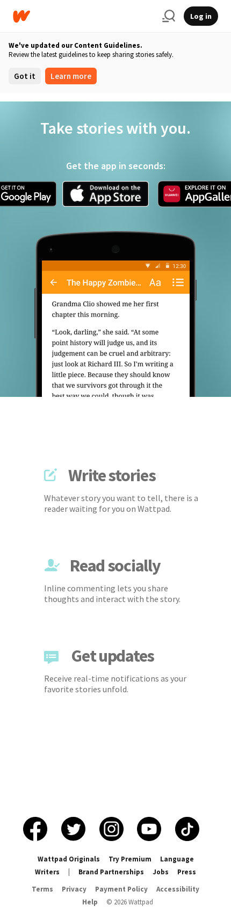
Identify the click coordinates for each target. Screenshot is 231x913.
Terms (42, 889)
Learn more (70, 76)
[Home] (83, 16)
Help (90, 902)
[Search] (168, 16)
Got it (24, 76)
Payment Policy (121, 889)
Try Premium (130, 859)
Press (186, 871)
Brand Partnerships (111, 871)
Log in (201, 16)
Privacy (74, 889)
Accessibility (177, 889)
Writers (47, 871)
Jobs (161, 871)
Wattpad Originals (69, 859)
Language (177, 859)
